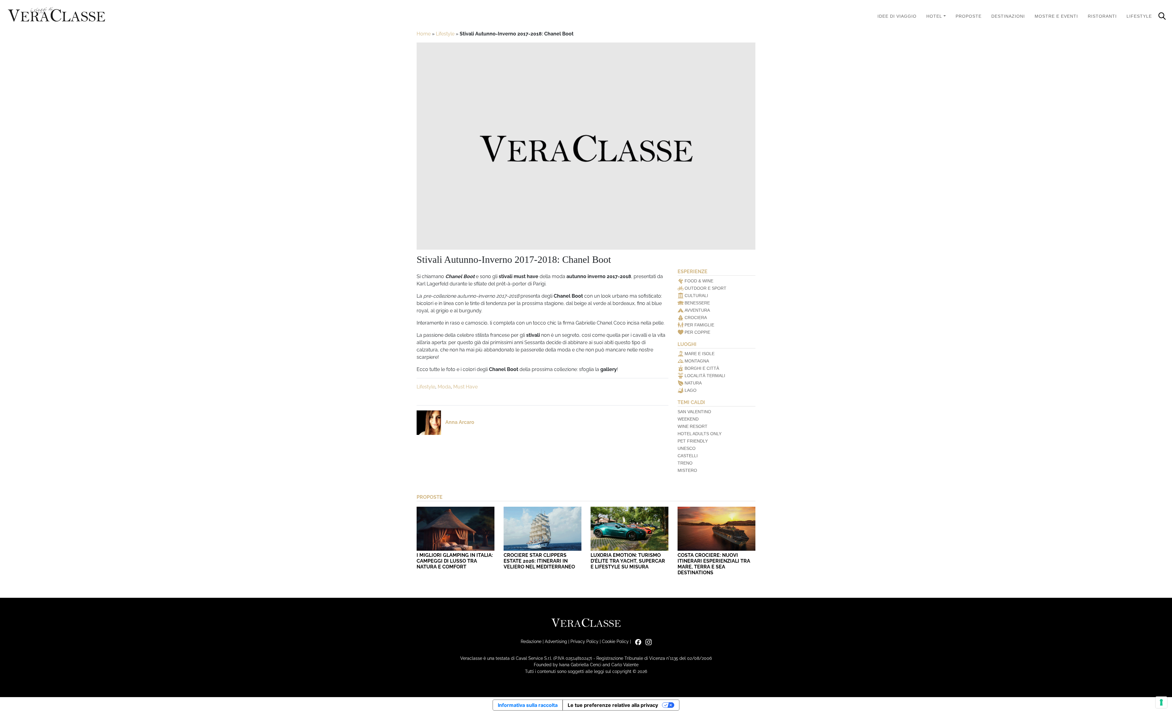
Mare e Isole (699, 353)
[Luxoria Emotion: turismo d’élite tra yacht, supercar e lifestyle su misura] (629, 528)
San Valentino (694, 411)
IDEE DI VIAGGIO (897, 16)
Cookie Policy (615, 641)
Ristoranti (1102, 16)
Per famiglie (699, 324)
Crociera (696, 317)
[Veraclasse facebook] (636, 641)
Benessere (697, 302)
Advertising (556, 641)
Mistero (687, 470)
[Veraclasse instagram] (647, 641)
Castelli (688, 455)
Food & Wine (699, 280)
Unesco (687, 448)
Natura (693, 382)
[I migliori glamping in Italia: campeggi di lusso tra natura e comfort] (455, 528)
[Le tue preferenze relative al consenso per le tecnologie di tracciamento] (1161, 702)
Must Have (465, 387)
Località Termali (705, 375)
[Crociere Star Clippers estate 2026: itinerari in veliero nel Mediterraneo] (542, 528)
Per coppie (697, 332)
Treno (685, 463)
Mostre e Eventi (1056, 16)
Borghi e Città (702, 368)
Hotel (934, 16)
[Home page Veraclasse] (56, 15)
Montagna (697, 360)
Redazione (531, 641)
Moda (444, 387)
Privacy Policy (584, 641)
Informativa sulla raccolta (528, 705)
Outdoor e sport (705, 288)
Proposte (969, 16)
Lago (690, 390)
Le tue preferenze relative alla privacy (613, 705)
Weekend (688, 419)
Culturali (696, 295)
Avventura (697, 310)
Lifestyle (1139, 16)
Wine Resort (692, 426)
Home (424, 34)
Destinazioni (1008, 16)
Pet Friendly (693, 441)
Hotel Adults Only (700, 433)
